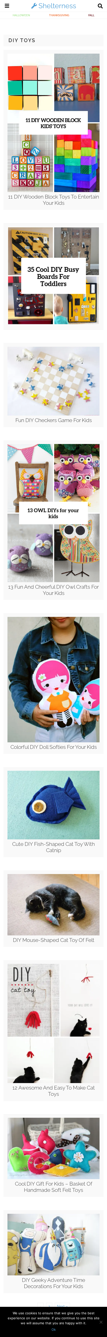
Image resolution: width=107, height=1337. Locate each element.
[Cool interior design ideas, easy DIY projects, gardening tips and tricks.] (53, 8)
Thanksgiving (59, 15)
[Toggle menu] (6, 6)
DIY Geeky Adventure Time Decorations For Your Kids (53, 1283)
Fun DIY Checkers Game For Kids (53, 420)
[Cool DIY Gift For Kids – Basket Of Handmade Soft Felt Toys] (53, 1178)
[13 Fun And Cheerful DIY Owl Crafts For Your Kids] (53, 581)
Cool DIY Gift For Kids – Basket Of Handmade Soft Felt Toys (53, 1187)
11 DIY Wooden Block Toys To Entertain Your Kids (53, 200)
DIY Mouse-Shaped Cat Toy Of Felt (53, 940)
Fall (91, 15)
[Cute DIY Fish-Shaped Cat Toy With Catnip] (53, 838)
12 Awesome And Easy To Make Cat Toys (53, 1091)
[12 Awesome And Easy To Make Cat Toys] (53, 1082)
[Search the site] (100, 6)
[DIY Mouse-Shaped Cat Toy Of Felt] (53, 934)
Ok (54, 1330)
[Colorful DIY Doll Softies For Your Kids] (53, 741)
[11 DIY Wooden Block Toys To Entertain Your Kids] (53, 191)
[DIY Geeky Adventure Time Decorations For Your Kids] (53, 1274)
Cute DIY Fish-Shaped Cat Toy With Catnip (53, 847)
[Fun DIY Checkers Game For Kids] (53, 414)
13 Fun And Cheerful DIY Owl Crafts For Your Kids (53, 590)
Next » (62, 1306)
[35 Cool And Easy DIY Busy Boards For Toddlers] (53, 324)
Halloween (21, 15)
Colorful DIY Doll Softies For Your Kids (53, 747)
